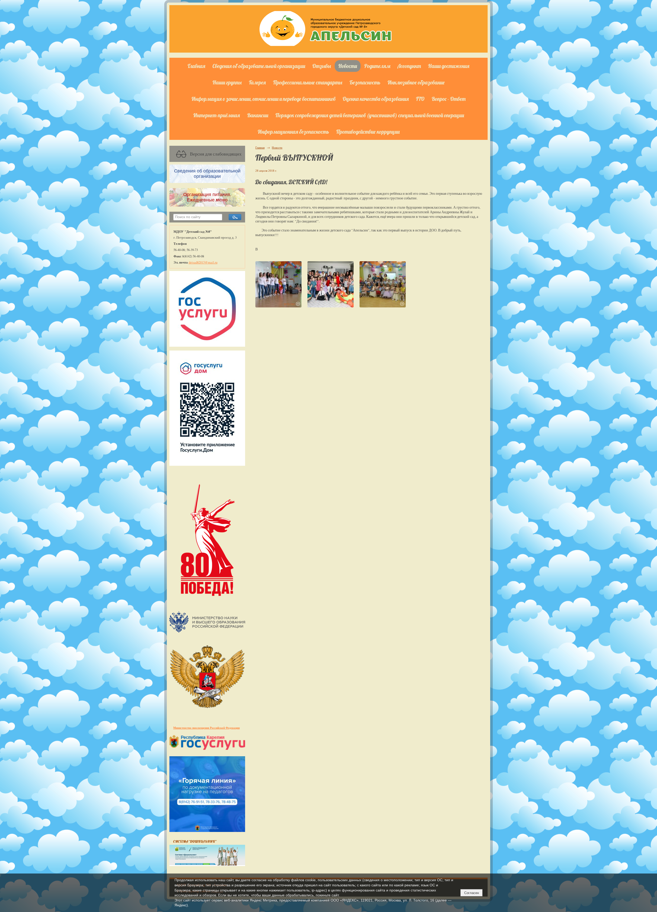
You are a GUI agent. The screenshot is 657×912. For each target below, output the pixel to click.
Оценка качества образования (376, 98)
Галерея (257, 82)
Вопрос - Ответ (449, 98)
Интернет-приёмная (216, 115)
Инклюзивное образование (416, 82)
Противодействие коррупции (368, 131)
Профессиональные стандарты (307, 82)
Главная (196, 66)
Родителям (377, 66)
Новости (347, 66)
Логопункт (409, 66)
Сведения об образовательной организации (258, 66)
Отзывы (321, 66)
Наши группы (227, 82)
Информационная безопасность (293, 131)
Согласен (471, 893)
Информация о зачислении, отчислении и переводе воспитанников (263, 98)
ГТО (420, 98)
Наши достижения (448, 66)
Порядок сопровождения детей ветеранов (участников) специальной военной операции (369, 115)
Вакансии (257, 115)
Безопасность (365, 82)
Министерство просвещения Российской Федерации (206, 727)
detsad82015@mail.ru (203, 262)
